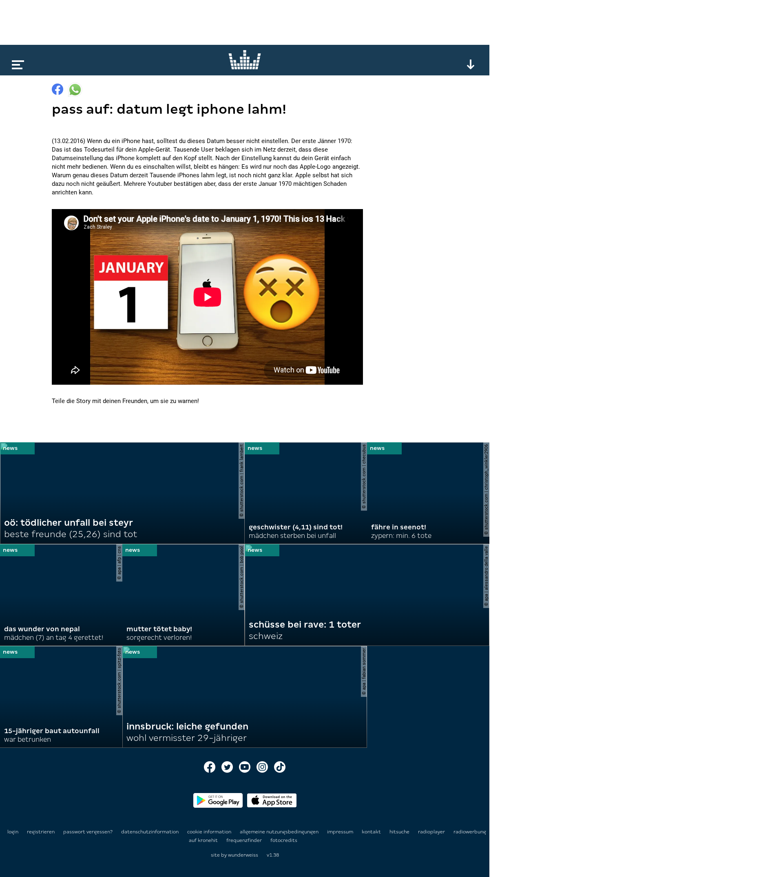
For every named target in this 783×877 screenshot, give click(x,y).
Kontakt (372, 832)
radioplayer (432, 832)
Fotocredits (283, 840)
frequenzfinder (244, 840)
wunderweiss (243, 855)
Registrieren (41, 832)
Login (12, 832)
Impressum (340, 832)
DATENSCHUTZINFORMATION (150, 832)
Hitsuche (400, 832)
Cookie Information (209, 832)
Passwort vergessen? (88, 832)
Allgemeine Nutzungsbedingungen (280, 832)
